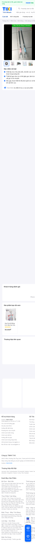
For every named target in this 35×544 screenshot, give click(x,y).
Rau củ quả (7, 499)
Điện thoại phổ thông (10, 516)
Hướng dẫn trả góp (6, 437)
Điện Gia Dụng (6, 537)
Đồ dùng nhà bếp (6, 539)
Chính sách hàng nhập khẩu (9, 440)
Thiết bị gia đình (16, 539)
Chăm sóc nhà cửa (12, 509)
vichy (19, 473)
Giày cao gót (29, 510)
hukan (15, 473)
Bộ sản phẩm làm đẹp (11, 533)
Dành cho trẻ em (9, 506)
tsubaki (26, 473)
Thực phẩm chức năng (11, 524)
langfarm (9, 473)
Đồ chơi (19, 483)
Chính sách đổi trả (6, 435)
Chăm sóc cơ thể (10, 526)
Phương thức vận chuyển (8, 430)
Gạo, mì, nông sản (10, 503)
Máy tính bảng (9, 517)
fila (23, 473)
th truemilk (21, 471)
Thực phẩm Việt (16, 499)
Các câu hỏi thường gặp (8, 423)
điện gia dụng (20, 12)
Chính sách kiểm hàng (7, 433)
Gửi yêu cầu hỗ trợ (6, 426)
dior (8, 471)
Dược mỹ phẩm (17, 534)
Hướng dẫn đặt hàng (7, 428)
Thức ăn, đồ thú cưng (10, 507)
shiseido (3, 473)
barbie (27, 471)
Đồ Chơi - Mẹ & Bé (7, 481)
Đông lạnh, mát (13, 501)
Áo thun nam (29, 495)
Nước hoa (7, 532)
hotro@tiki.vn (16, 442)
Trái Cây (3, 498)
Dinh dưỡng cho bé (10, 488)
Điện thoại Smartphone (7, 514)
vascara (3, 471)
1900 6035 (9, 463)
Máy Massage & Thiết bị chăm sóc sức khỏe (12, 526)
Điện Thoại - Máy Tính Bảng (10, 512)
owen (31, 471)
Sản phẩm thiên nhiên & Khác (11, 528)
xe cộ (28, 12)
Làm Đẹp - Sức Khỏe (8, 521)
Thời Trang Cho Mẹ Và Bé (8, 483)
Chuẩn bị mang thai (10, 493)
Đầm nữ (32, 483)
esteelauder (13, 471)
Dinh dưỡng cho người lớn (12, 489)
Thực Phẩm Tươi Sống (8, 496)
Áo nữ (27, 483)
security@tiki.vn (15, 444)
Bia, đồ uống (7, 504)
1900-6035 (9, 419)
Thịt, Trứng (10, 498)
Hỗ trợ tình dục (15, 532)
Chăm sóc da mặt (6, 523)
